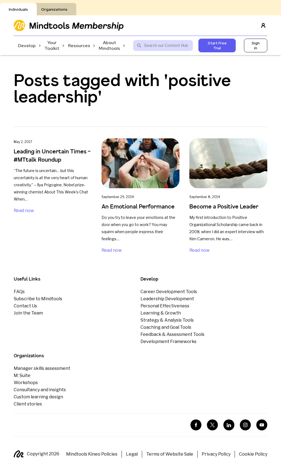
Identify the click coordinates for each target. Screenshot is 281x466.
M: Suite (22, 375)
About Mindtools (109, 45)
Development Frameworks (168, 341)
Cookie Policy (253, 454)
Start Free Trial (217, 45)
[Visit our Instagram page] (245, 424)
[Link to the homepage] (68, 25)
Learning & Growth (160, 313)
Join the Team (28, 313)
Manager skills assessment (42, 368)
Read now (24, 210)
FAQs (19, 291)
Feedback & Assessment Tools (172, 334)
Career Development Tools (168, 291)
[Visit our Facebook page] (195, 424)
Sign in (256, 45)
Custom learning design (38, 396)
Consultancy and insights (40, 389)
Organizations (54, 9)
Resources (79, 45)
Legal (132, 454)
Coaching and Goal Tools (165, 327)
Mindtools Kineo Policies (91, 454)
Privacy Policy (216, 454)
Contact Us (25, 305)
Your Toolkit (51, 45)
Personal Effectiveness (164, 305)
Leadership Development (167, 298)
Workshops (26, 382)
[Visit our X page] (212, 424)
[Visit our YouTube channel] (261, 424)
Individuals (18, 9)
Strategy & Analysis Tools (167, 320)
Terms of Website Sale (169, 454)
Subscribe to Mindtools (38, 298)
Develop (27, 45)
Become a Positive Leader (223, 206)
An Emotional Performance (138, 206)
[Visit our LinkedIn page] (228, 424)
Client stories (28, 404)
